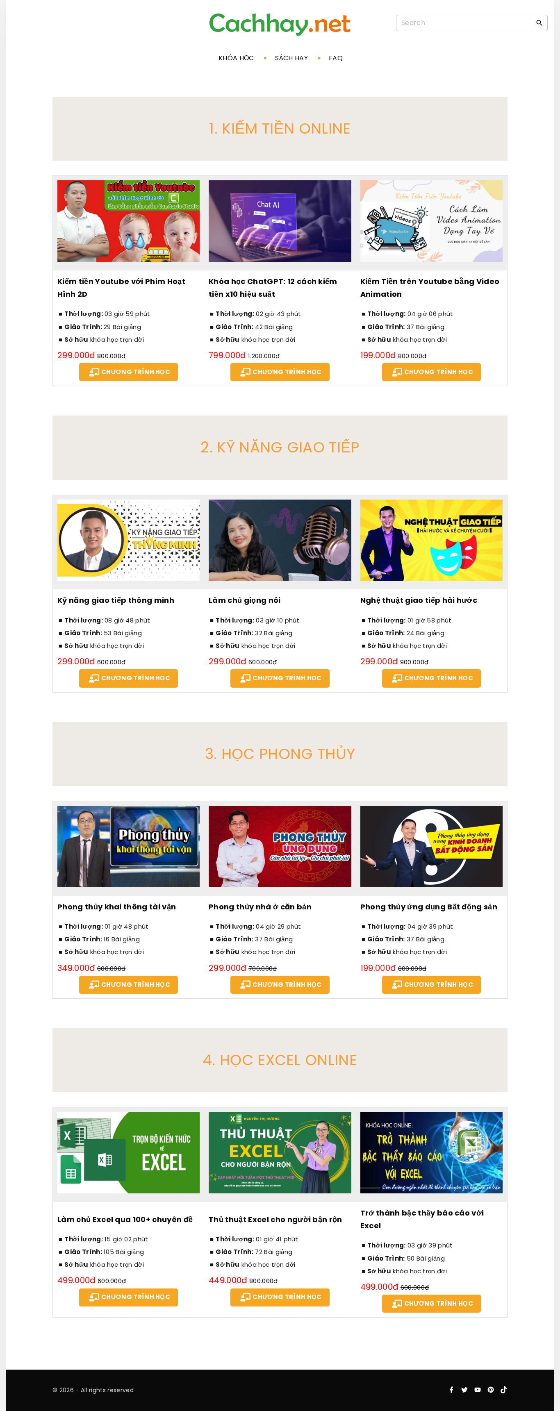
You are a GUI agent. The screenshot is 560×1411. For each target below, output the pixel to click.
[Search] (539, 22)
